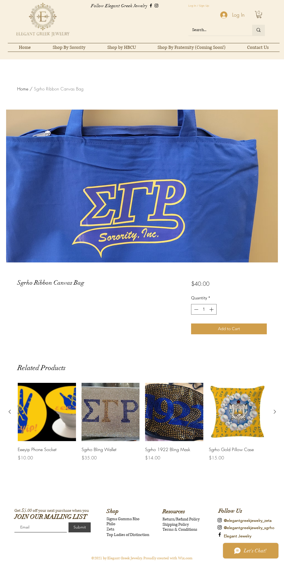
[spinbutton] (203, 309)
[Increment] (212, 309)
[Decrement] (195, 309)
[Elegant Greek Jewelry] (219, 534)
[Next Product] (275, 411)
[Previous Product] (9, 411)
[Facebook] (150, 5)
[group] (142, 426)
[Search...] (258, 30)
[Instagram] (156, 5)
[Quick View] (47, 412)
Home (22, 89)
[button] (259, 14)
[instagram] (219, 520)
